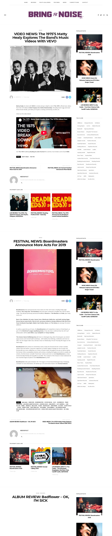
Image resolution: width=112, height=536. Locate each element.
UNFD (85, 176)
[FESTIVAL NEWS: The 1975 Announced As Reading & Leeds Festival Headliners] (61, 202)
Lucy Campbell (60, 404)
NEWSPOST (18, 97)
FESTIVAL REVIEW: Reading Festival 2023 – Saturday (39, 213)
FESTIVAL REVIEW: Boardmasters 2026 (16, 467)
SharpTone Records (91, 167)
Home (26, 2)
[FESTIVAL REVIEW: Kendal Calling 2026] (40, 456)
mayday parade (81, 152)
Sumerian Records (93, 173)
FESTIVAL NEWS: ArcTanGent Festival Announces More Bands (59, 168)
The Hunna (43, 407)
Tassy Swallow (34, 407)
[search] (107, 15)
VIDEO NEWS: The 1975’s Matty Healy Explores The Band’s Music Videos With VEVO (56, 422)
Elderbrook (60, 402)
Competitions (74, 2)
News (64, 2)
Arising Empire (81, 126)
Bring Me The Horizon (92, 132)
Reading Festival (96, 161)
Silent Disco (67, 405)
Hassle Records (92, 143)
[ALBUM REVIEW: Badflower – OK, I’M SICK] (40, 528)
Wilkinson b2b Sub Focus (33, 409)
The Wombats (50, 407)
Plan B (40, 405)
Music (37, 493)
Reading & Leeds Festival (83, 161)
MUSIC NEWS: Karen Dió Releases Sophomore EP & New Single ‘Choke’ (89, 80)
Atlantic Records (96, 126)
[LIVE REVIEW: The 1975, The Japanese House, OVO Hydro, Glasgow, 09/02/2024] (19, 202)
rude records (80, 167)
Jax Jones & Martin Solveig (31, 404)
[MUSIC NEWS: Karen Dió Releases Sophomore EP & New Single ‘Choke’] (89, 69)
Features (57, 2)
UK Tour (79, 176)
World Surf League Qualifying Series (52, 409)
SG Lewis (60, 405)
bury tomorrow (81, 134)
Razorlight (46, 405)
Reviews (33, 2)
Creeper (79, 137)
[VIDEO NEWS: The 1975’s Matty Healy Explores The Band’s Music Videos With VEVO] (40, 68)
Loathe (94, 149)
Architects (97, 123)
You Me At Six (91, 179)
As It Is (88, 126)
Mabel (23, 405)
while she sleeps (81, 179)
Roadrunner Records (91, 164)
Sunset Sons (25, 407)
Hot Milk (79, 149)
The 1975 (32, 156)
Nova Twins (80, 155)
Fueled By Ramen (81, 143)
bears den (31, 402)
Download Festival (88, 137)
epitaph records (81, 140)
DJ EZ (54, 402)
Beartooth (79, 129)
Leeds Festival (86, 149)
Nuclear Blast (88, 155)
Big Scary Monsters (89, 129)
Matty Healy (25, 156)
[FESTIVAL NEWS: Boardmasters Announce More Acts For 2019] (40, 272)
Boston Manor (80, 132)
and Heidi (24, 402)
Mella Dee (34, 405)
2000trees (79, 123)
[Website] (21, 437)
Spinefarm (91, 170)
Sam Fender (54, 405)
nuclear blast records (82, 158)
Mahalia (28, 405)
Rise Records (80, 164)
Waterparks (91, 176)
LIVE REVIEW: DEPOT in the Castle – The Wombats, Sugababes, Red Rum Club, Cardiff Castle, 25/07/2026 (60, 469)
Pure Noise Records (95, 158)
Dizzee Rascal (48, 402)
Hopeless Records (92, 146)
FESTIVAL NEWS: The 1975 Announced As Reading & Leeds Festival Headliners (60, 214)
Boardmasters (39, 402)
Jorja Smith (52, 404)
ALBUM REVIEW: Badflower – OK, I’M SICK (23, 421)
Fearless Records (91, 140)
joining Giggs (44, 404)
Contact (85, 2)
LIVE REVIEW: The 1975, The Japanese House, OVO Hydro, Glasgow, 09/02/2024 (19, 214)
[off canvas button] (5, 15)
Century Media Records (92, 134)
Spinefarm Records (82, 173)
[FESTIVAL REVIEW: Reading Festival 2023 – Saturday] (40, 202)
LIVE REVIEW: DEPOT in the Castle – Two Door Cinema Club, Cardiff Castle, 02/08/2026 (89, 107)
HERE (67, 151)
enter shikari (98, 137)
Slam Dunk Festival (82, 170)
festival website (63, 363)
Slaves (19, 407)
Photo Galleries (44, 2)
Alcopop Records (88, 123)
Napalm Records (91, 152)
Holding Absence (81, 146)
